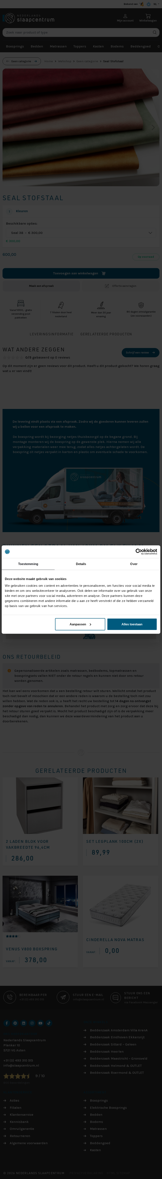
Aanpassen (78, 624)
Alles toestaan (132, 624)
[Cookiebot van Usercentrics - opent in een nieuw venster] (138, 552)
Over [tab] (133, 564)
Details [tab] (81, 564)
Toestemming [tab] (28, 564)
